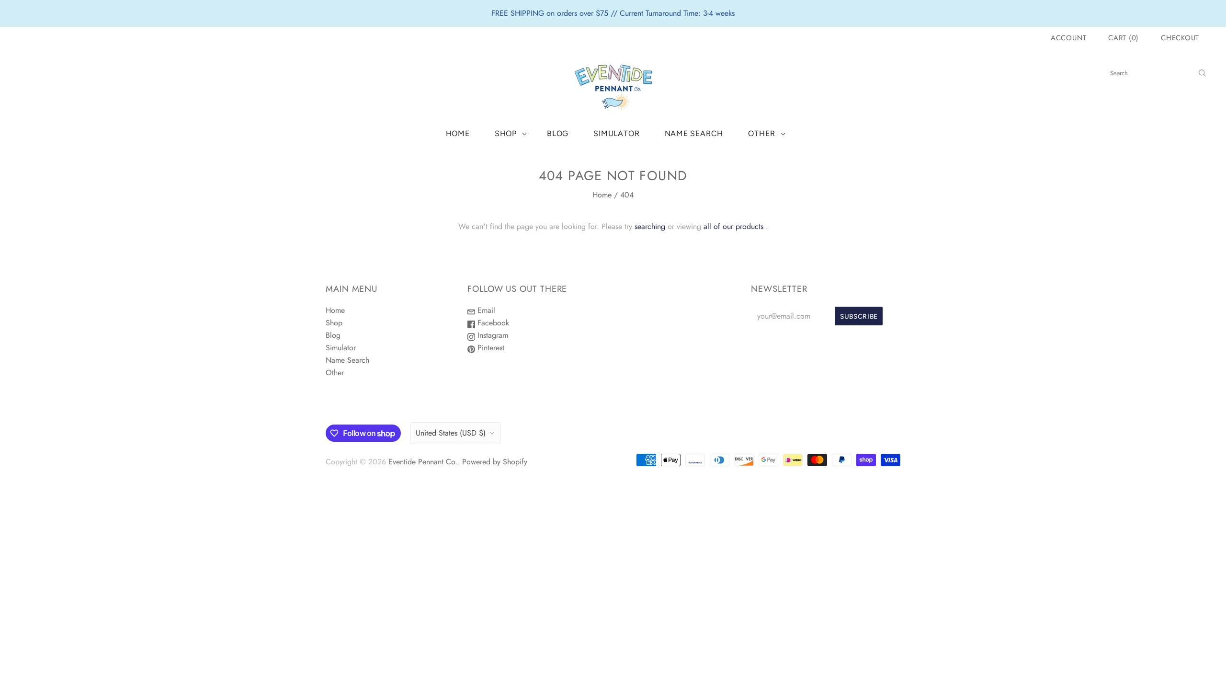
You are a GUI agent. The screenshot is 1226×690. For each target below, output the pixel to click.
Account (1069, 38)
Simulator (616, 133)
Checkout (1180, 38)
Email (485, 310)
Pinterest (489, 347)
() (1123, 38)
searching (650, 226)
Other (761, 133)
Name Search (694, 133)
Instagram (491, 335)
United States (451, 432)
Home (458, 133)
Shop (506, 133)
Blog (557, 133)
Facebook (492, 322)
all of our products (733, 226)
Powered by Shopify (494, 461)
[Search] (1202, 73)
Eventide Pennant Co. (422, 461)
